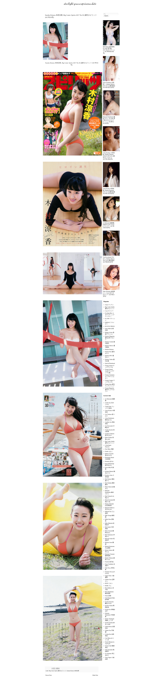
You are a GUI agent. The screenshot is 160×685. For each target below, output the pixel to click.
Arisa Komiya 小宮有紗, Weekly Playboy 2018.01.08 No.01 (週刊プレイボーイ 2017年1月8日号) (109, 156)
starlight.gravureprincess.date (80, 3)
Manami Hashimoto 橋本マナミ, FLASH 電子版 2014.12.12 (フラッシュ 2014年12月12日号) (109, 120)
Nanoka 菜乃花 (109, 561)
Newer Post (48, 675)
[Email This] (52, 668)
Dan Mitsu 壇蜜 (109, 449)
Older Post (95, 675)
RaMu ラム (108, 585)
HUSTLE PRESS (110, 326)
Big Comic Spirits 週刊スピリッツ (57, 670)
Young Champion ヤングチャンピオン (109, 376)
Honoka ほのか (109, 461)
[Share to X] (55, 668)
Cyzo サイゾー (109, 311)
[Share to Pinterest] (59, 668)
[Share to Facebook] (57, 668)
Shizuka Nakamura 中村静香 (110, 615)
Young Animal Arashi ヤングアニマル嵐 (109, 371)
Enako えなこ (109, 451)
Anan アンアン (109, 304)
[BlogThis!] (54, 668)
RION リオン (109, 583)
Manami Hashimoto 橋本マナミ (109, 492)
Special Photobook (110, 363)
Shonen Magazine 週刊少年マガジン (109, 338)
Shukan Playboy (109, 349)
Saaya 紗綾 (108, 595)
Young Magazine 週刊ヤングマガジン (109, 389)
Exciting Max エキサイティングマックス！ (109, 314)
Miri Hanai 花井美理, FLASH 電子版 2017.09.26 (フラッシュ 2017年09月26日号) (109, 50)
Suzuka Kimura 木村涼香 (73, 670)
